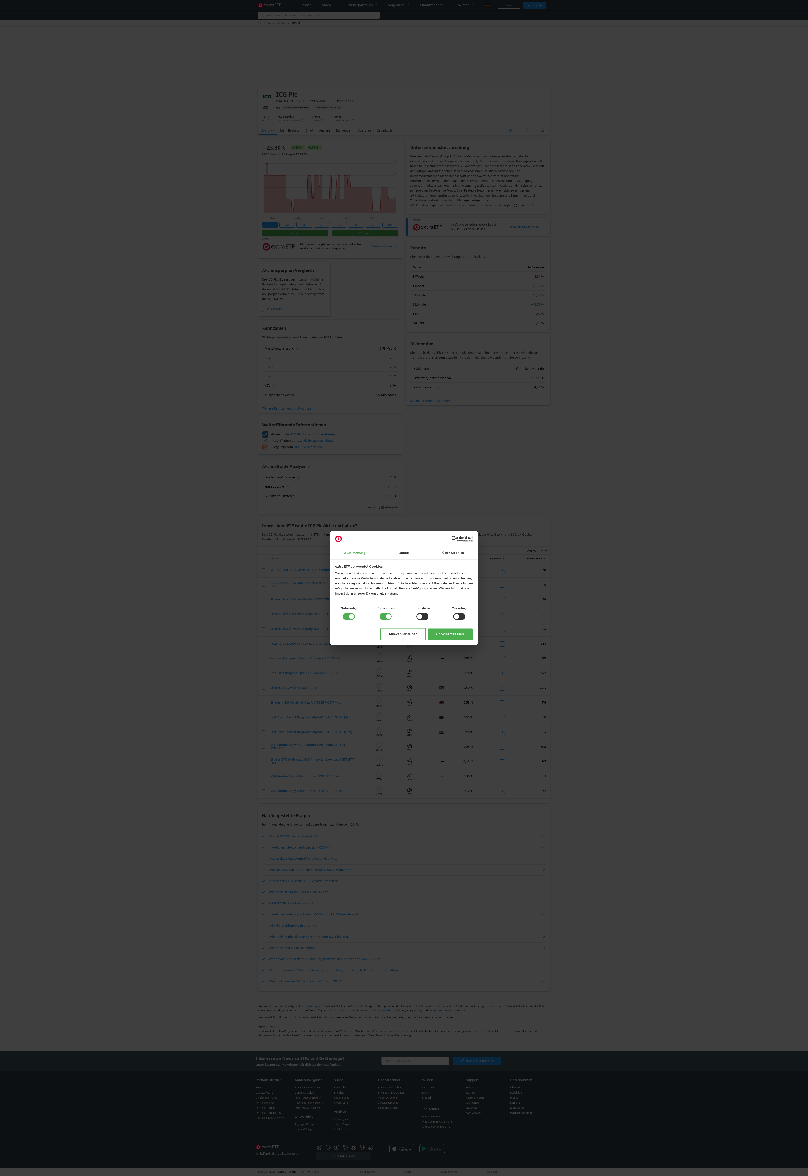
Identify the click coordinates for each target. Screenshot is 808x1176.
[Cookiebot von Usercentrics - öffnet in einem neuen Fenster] (454, 539)
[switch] (386, 616)
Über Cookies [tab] (453, 553)
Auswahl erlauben (403, 634)
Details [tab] (404, 553)
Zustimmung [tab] (354, 553)
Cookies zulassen (450, 634)
